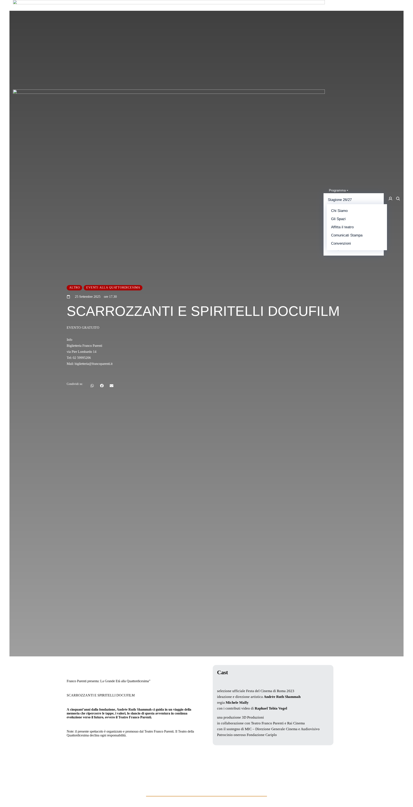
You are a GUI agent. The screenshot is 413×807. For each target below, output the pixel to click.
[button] (92, 385)
